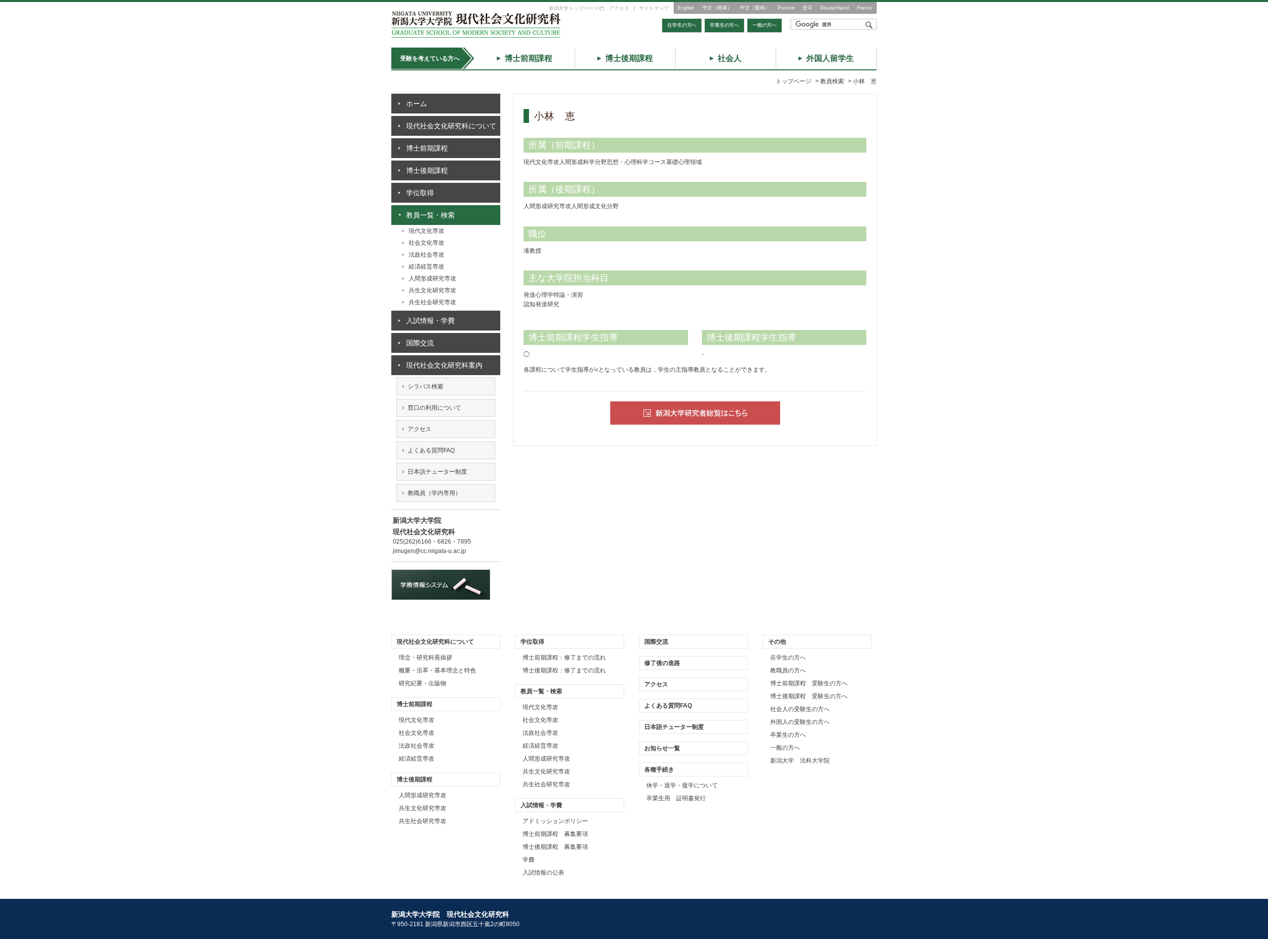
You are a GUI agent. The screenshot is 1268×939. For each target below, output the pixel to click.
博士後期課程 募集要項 (555, 846)
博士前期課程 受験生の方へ (808, 683)
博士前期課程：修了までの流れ (564, 657)
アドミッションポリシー (555, 821)
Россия (786, 7)
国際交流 (420, 343)
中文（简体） (717, 7)
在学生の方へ (681, 25)
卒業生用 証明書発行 (676, 798)
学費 (528, 859)
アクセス (619, 8)
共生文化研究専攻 (432, 290)
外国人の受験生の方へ (800, 721)
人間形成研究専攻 (432, 278)
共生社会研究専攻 (432, 302)
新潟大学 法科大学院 (800, 760)
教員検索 (832, 81)
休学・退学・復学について (682, 785)
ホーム (416, 104)
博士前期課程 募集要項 (555, 833)
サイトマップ (654, 8)
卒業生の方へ (724, 25)
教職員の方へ (788, 670)
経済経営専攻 (426, 266)
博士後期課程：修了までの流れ (564, 670)
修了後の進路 (662, 663)
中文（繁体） (755, 7)
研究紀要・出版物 (422, 683)
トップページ (793, 81)
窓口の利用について (434, 407)
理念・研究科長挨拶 (425, 657)
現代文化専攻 (426, 230)
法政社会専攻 (426, 254)
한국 (807, 7)
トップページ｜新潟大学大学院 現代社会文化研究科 (476, 24)
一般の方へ (764, 25)
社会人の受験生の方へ (800, 709)
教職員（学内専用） (434, 493)
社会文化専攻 (426, 242)
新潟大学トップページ (573, 8)
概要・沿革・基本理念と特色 (437, 670)
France (865, 7)
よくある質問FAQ (431, 450)
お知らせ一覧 (662, 748)
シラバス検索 (425, 386)
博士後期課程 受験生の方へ (808, 696)
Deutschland (834, 7)
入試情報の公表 (543, 872)
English (686, 7)
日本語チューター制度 (437, 471)
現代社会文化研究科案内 (444, 365)
